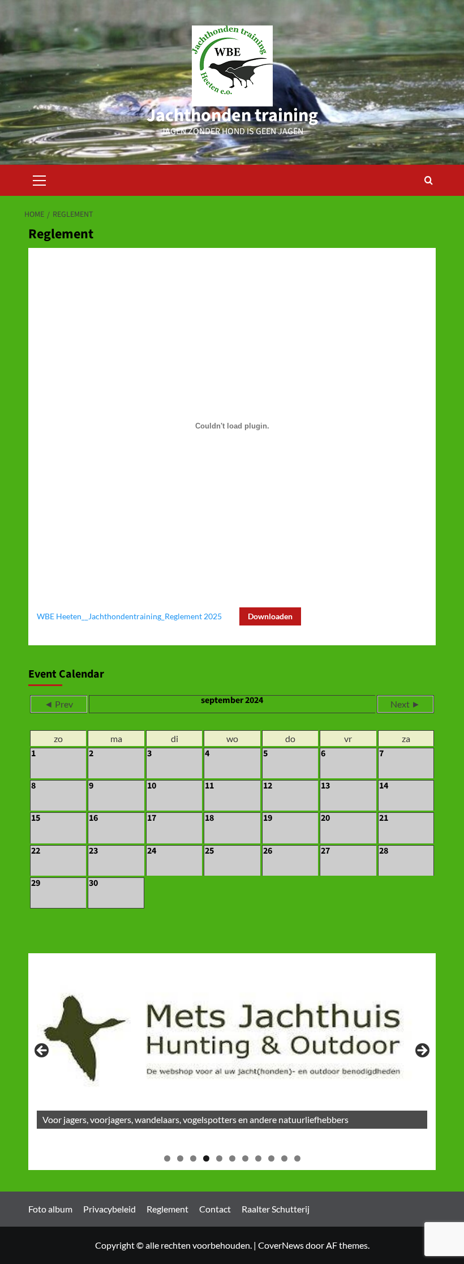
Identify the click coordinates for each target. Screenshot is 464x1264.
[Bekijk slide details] (232, 1045)
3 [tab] (193, 1158)
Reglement (167, 1208)
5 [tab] (219, 1158)
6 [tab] (232, 1158)
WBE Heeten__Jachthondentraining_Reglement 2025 (129, 616)
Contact (215, 1208)
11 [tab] (297, 1158)
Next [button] (421, 1051)
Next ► (405, 704)
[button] (39, 179)
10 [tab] (284, 1158)
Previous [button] (42, 1051)
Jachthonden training (232, 115)
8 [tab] (258, 1158)
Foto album (50, 1208)
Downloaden (270, 616)
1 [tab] (167, 1158)
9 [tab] (271, 1158)
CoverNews (281, 1245)
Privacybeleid (109, 1208)
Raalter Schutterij (276, 1208)
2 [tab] (180, 1158)
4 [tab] (206, 1158)
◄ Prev (58, 704)
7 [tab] (245, 1158)
